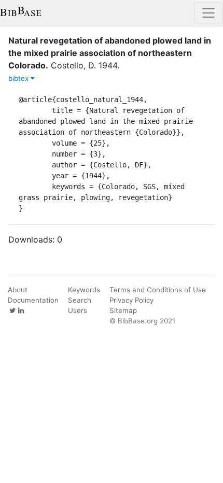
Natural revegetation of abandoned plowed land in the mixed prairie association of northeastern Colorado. (109, 52)
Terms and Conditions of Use (157, 290)
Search (79, 300)
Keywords (84, 290)
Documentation (33, 300)
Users (77, 310)
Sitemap (123, 310)
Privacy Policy (131, 300)
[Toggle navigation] (208, 13)
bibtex (19, 78)
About (17, 290)
